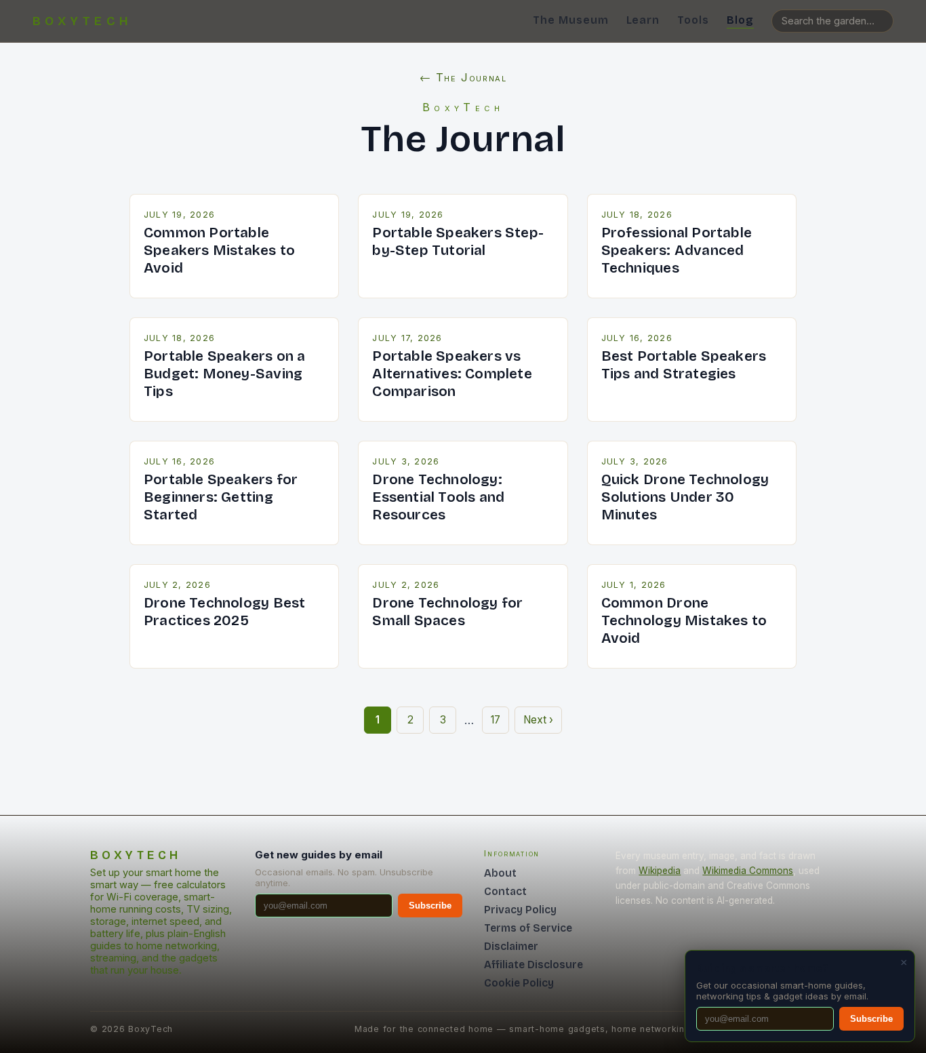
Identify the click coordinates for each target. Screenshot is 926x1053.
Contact (505, 891)
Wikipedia (660, 870)
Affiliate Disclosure (533, 964)
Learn (643, 20)
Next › (538, 719)
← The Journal (463, 77)
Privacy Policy (520, 909)
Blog (740, 20)
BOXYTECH (82, 21)
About (500, 873)
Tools (693, 20)
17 (495, 719)
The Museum (571, 20)
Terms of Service (528, 927)
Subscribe (430, 905)
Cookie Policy (519, 982)
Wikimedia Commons (747, 870)
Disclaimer (511, 946)
